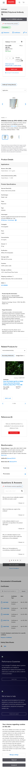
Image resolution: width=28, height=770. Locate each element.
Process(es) (6, 473)
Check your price (9, 64)
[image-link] (14, 104)
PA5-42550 (14, 126)
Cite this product (14, 432)
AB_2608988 (4, 285)
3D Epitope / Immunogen (7, 220)
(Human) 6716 (13, 461)
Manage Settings (14, 754)
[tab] (14, 468)
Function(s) (6, 468)
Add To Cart (14, 69)
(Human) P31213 (11, 458)
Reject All (14, 760)
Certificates (17, 32)
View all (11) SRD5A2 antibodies (14, 19)
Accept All (14, 765)
